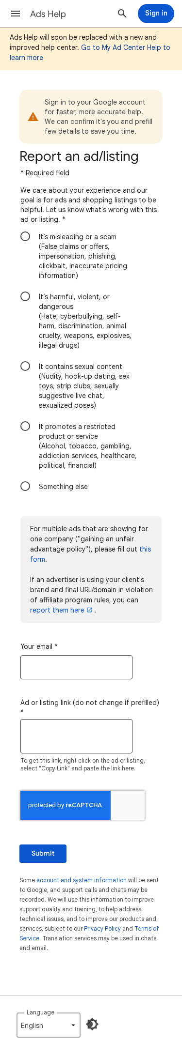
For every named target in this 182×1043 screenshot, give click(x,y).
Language (40, 1012)
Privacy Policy (102, 928)
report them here (57, 610)
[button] (15, 13)
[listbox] (49, 1025)
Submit (43, 853)
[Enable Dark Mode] (92, 1024)
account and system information (81, 880)
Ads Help (48, 14)
